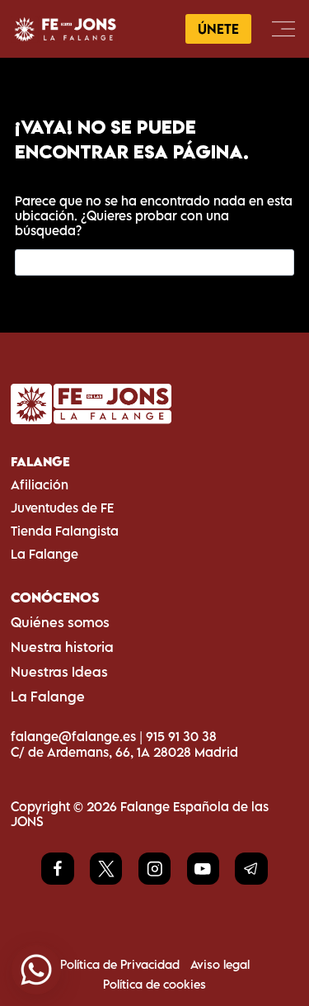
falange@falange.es (73, 736)
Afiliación (39, 484)
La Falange (44, 553)
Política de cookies (154, 984)
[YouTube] (203, 869)
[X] (106, 869)
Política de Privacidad (120, 964)
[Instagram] (154, 869)
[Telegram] (251, 869)
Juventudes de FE (62, 507)
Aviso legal (220, 964)
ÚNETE (218, 29)
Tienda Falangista (65, 530)
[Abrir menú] (283, 28)
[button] (36, 969)
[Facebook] (57, 869)
